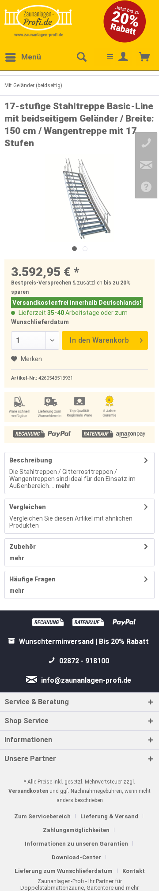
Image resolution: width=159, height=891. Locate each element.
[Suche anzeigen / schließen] (81, 57)
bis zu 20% (117, 283)
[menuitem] (22, 57)
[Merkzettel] (102, 57)
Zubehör (22, 546)
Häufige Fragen (32, 579)
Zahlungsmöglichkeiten (76, 830)
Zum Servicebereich (42, 816)
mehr (62, 485)
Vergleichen (27, 506)
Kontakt (133, 871)
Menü (31, 56)
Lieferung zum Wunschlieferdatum (64, 871)
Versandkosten (28, 791)
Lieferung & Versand (109, 816)
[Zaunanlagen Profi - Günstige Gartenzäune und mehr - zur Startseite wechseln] (38, 20)
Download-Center (76, 857)
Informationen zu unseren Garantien (76, 843)
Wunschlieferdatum (40, 321)
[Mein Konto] (123, 57)
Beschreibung (30, 460)
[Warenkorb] (145, 57)
